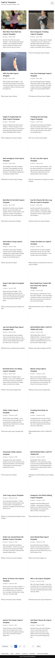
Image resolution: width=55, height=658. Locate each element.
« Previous (5, 646)
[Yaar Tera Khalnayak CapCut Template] (41, 61)
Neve (21, 656)
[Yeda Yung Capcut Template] (13, 483)
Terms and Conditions (42, 653)
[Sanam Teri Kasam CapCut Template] (13, 608)
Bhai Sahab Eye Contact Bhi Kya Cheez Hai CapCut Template (40, 285)
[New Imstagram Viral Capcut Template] (13, 146)
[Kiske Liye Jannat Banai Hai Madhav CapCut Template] (13, 525)
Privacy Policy (5, 653)
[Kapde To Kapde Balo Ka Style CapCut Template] (13, 104)
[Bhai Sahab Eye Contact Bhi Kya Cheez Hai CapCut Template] (41, 271)
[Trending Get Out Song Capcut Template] (41, 104)
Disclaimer (32, 653)
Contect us (25, 653)
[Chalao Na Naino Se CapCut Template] (41, 229)
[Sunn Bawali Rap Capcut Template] (41, 525)
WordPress (32, 656)
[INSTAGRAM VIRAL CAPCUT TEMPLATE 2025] (41, 315)
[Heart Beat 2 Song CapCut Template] (13, 229)
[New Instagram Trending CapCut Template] (41, 19)
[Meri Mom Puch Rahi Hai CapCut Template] (13, 19)
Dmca (12, 653)
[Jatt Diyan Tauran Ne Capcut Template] (41, 608)
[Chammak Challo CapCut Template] (13, 440)
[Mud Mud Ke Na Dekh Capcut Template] (13, 188)
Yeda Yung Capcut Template (13, 495)
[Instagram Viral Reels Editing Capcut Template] (41, 483)
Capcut (5, 36)
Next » (38, 646)
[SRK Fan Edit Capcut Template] (13, 61)
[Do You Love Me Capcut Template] (41, 146)
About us (18, 653)
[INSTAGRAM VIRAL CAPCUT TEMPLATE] (41, 440)
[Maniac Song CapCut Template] (41, 356)
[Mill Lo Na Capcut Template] (41, 566)
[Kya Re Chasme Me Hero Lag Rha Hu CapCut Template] (41, 188)
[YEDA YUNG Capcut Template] (13, 398)
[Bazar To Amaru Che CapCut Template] (13, 566)
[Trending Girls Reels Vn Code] (41, 398)
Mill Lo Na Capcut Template (40, 578)
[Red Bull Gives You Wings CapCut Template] (13, 356)
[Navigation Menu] (52, 3)
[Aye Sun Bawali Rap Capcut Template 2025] (13, 315)
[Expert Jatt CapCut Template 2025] (13, 271)
